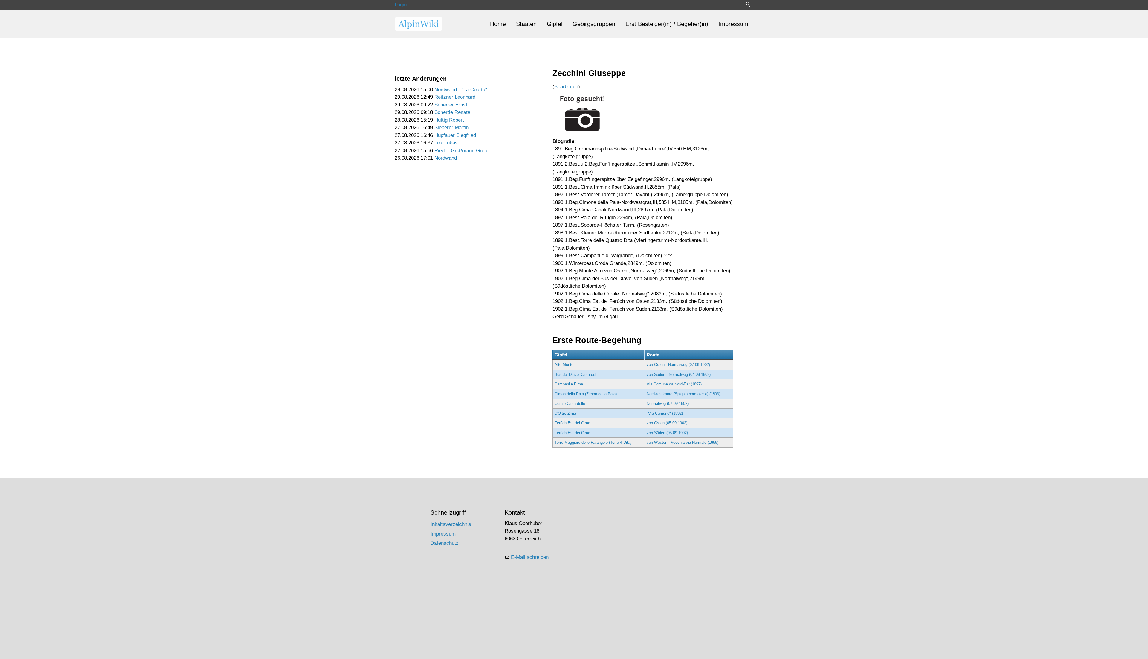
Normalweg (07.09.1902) (668, 403)
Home (498, 24)
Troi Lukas (446, 143)
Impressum (733, 24)
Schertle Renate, (453, 112)
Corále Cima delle (570, 403)
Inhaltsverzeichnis (450, 524)
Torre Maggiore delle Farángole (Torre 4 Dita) (593, 442)
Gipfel (554, 24)
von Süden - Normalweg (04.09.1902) (679, 374)
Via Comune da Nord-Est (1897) (674, 384)
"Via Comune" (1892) (665, 413)
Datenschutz (444, 543)
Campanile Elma (569, 384)
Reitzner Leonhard (454, 97)
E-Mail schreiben (530, 557)
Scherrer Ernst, (451, 105)
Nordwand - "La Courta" (460, 89)
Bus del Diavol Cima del (575, 374)
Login (401, 4)
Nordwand (445, 158)
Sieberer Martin (451, 127)
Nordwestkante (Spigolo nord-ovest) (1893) (683, 394)
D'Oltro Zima (565, 413)
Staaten (526, 24)
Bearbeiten (566, 86)
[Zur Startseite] (418, 24)
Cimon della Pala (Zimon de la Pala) (586, 394)
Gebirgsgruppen (594, 24)
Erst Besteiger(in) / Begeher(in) (666, 24)
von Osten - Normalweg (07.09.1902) (678, 364)
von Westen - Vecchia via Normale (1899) (682, 442)
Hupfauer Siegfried (455, 135)
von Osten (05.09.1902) (667, 423)
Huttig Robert (449, 120)
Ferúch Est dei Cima (572, 423)
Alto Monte (564, 364)
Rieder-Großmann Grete (461, 150)
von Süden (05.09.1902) (667, 433)
